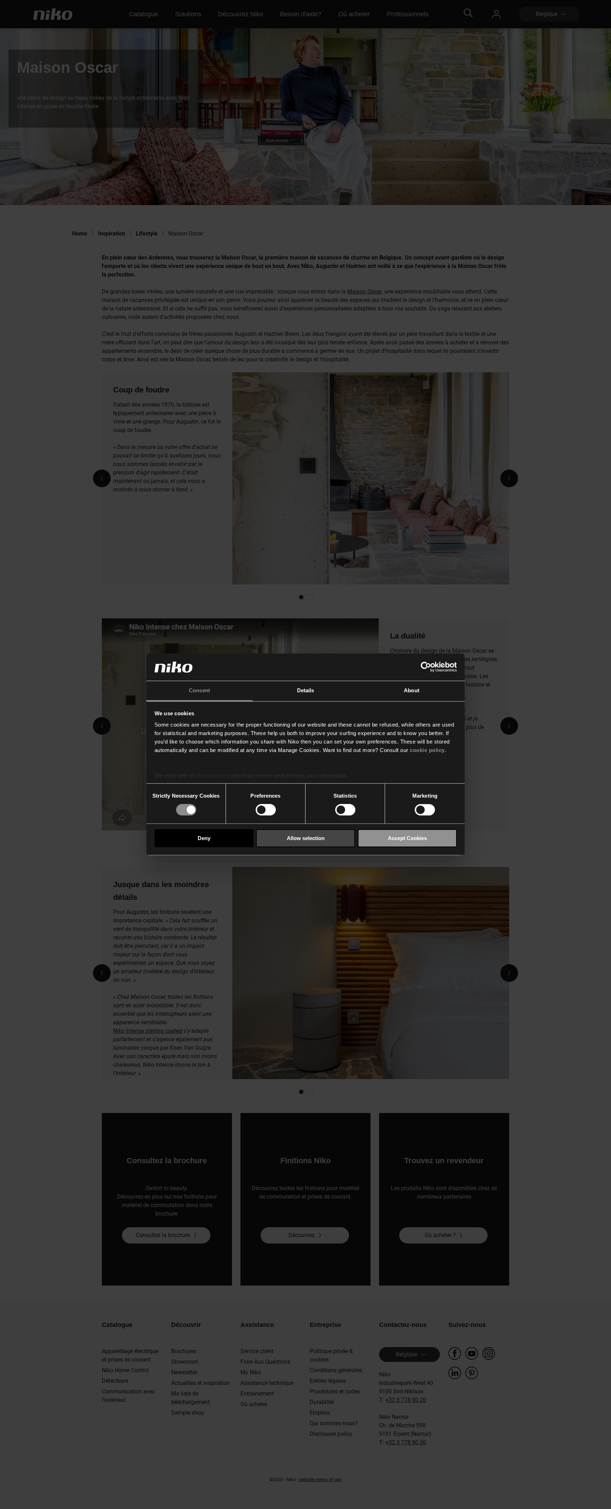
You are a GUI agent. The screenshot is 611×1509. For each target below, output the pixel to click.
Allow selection (306, 838)
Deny (204, 838)
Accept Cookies (407, 838)
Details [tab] (305, 690)
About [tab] (411, 690)
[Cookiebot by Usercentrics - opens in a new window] (426, 667)
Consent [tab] (199, 690)
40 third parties (209, 776)
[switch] (266, 809)
